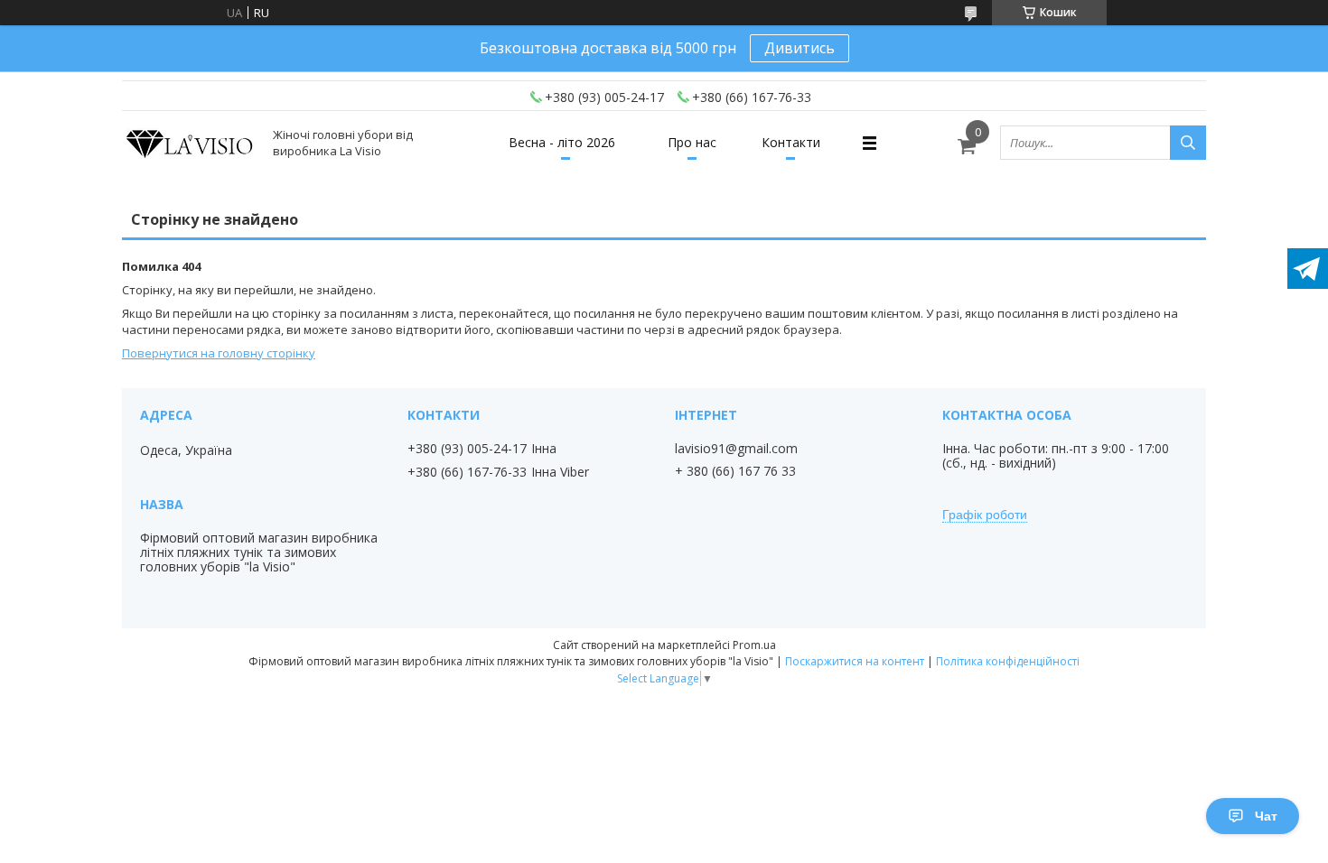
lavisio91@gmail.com (736, 448)
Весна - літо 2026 (562, 142)
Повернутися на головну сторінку (218, 353)
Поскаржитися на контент (854, 661)
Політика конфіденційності (1008, 661)
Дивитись (799, 48)
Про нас (692, 142)
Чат (1266, 816)
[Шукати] (1188, 142)
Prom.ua (754, 645)
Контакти (791, 142)
